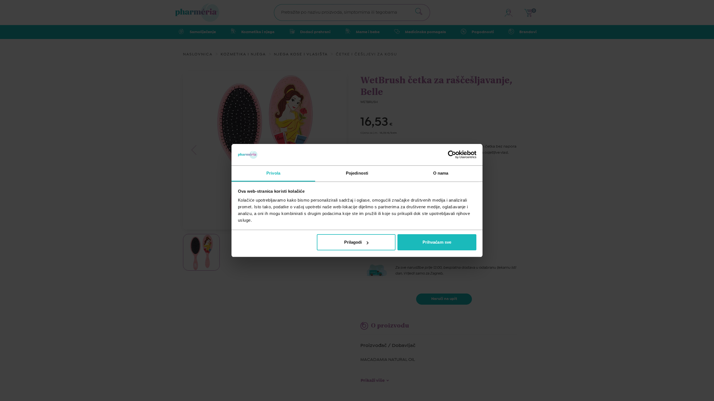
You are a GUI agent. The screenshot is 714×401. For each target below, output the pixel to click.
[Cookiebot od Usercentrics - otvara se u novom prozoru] (452, 154)
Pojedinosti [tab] (357, 173)
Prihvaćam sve (437, 242)
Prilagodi (353, 242)
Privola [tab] (273, 173)
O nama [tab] (440, 173)
